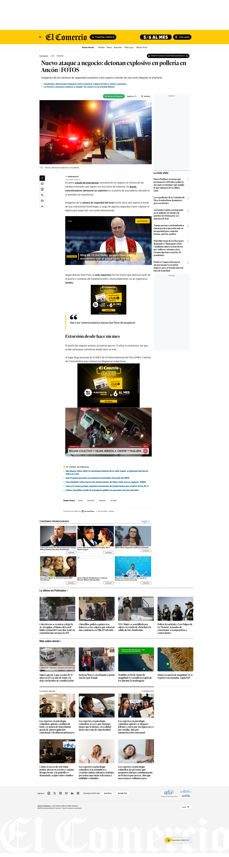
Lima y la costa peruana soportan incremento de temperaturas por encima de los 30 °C (107, 486)
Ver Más (113, 500)
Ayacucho (118, 47)
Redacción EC (73, 177)
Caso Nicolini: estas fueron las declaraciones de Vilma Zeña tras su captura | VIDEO (106, 482)
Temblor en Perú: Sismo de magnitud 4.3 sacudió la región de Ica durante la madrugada (135, 677)
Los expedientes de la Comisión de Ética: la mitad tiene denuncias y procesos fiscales (169, 200)
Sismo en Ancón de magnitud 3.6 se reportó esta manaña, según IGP (175, 676)
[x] (54, 793)
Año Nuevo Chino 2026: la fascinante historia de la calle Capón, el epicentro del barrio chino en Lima (107, 472)
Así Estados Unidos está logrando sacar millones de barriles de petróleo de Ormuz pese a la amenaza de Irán (168, 214)
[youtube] (66, 793)
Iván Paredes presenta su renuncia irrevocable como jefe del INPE (97, 478)
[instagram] (60, 793)
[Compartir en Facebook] (42, 189)
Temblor (101, 47)
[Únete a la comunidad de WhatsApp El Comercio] (114, 96)
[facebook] (48, 793)
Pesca (109, 47)
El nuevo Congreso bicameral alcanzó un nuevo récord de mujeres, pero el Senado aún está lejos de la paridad (168, 266)
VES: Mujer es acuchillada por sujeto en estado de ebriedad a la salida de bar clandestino (134, 627)
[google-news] (78, 793)
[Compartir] (42, 178)
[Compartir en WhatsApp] (42, 183)
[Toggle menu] (40, 37)
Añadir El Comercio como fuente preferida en (168, 56)
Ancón (133, 186)
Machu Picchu (142, 47)
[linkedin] (72, 793)
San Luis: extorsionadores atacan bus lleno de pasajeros (102, 322)
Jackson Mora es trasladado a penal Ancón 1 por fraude (96, 676)
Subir (184, 807)
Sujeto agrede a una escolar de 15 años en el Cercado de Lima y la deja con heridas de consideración (56, 677)
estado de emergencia (87, 182)
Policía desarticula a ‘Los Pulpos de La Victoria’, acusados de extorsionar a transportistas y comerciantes (175, 628)
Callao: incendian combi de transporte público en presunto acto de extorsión (102, 490)
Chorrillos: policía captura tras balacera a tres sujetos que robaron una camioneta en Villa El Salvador (96, 627)
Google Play (122, 793)
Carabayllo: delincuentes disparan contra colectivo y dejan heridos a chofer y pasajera (85, 84)
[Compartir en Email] (42, 201)
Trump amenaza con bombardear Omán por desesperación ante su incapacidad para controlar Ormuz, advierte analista (169, 229)
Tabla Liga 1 (129, 47)
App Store (108, 793)
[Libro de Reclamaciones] (185, 793)
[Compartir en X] (42, 195)
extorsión (90, 500)
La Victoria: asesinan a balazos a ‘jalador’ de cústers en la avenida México (79, 87)
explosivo (102, 500)
